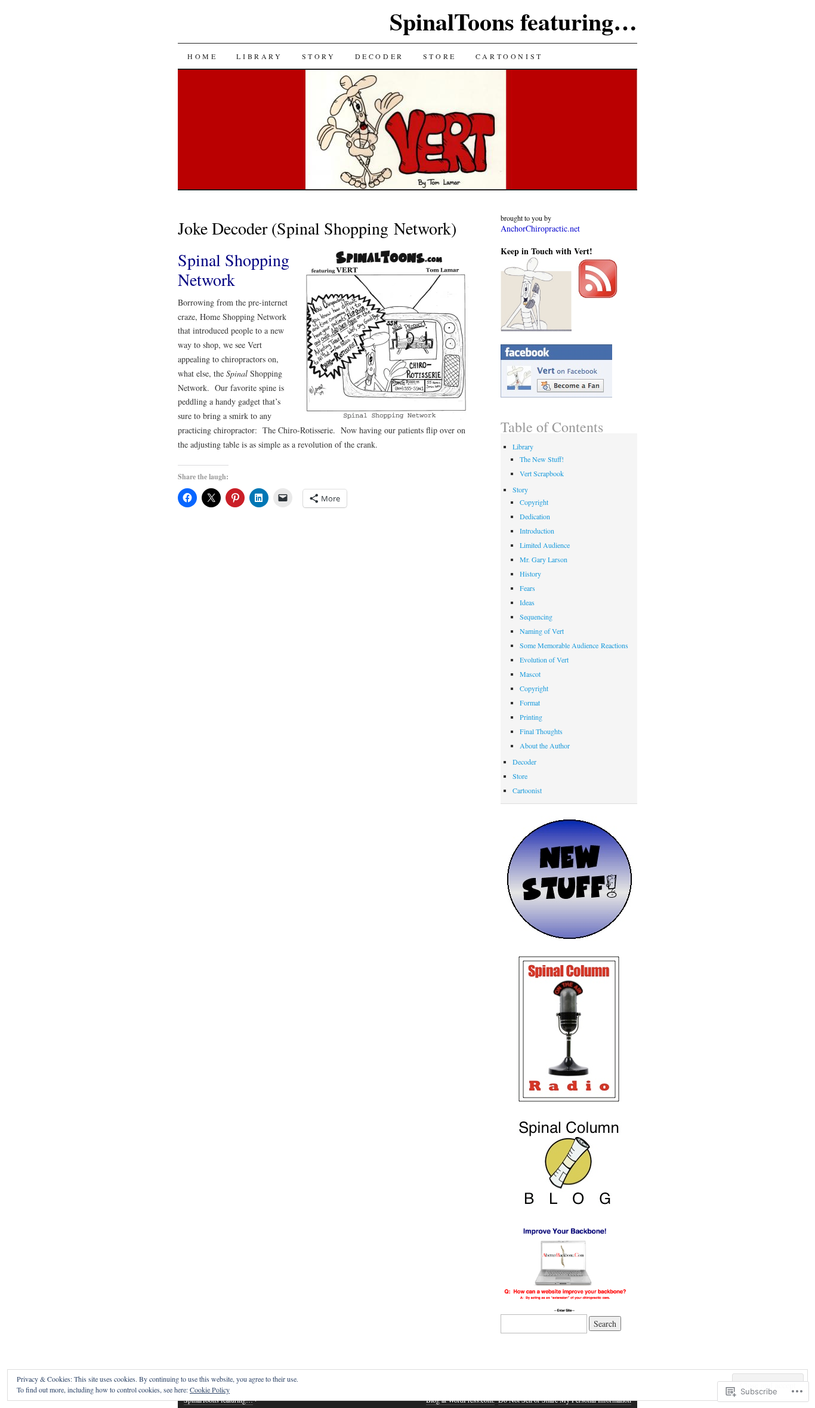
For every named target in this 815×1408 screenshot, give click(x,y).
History (530, 573)
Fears (527, 588)
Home (202, 56)
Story (319, 56)
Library (259, 56)
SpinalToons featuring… (513, 21)
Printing (531, 717)
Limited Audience (545, 545)
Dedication (535, 516)
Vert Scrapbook (542, 473)
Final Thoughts (541, 731)
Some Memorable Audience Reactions (574, 645)
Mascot (530, 674)
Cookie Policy (210, 1389)
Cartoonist (509, 56)
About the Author (545, 745)
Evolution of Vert (544, 659)
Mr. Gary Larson (543, 559)
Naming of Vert (542, 631)
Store (439, 56)
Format (530, 702)
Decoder (379, 56)
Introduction (537, 530)
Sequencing (536, 616)
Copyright (534, 502)
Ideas (527, 602)
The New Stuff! (542, 459)
